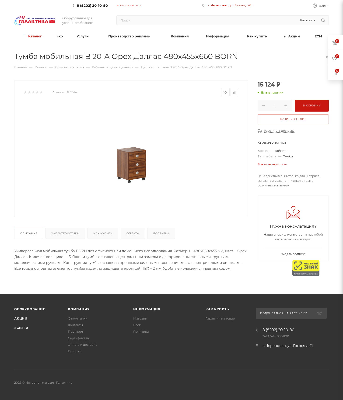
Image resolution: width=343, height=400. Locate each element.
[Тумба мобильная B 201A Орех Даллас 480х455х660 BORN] (131, 154)
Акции (21, 318)
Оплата (132, 233)
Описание (28, 233)
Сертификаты (78, 338)
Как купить (102, 233)
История (74, 351)
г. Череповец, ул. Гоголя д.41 (229, 5)
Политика (141, 331)
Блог (136, 325)
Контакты (75, 325)
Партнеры (76, 331)
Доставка (161, 233)
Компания (79, 309)
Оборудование (29, 309)
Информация (147, 309)
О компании (78, 318)
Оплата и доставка (82, 344)
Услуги (21, 328)
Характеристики (65, 233)
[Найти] (323, 20)
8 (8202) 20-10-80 (92, 5)
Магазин (140, 318)
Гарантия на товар (220, 318)
